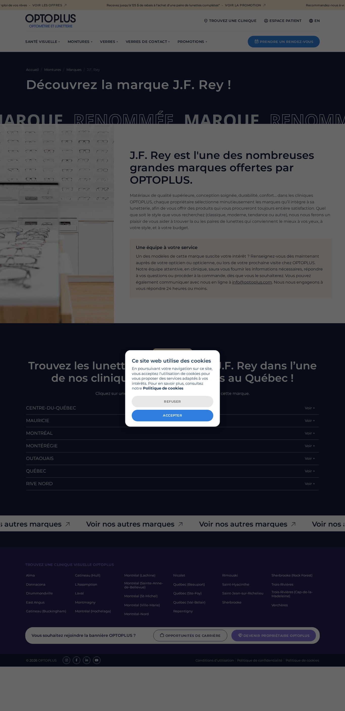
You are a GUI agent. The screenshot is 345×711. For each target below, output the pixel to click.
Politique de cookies (163, 388)
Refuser (172, 401)
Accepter (172, 415)
